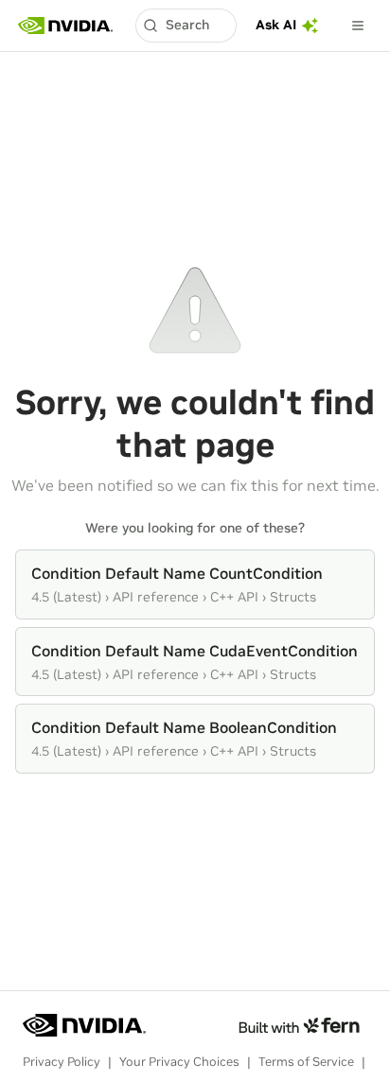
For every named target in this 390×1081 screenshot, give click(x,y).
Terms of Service (306, 1062)
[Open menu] (358, 26)
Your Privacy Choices (179, 1062)
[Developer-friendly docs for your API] (298, 1025)
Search (187, 24)
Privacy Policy (61, 1062)
